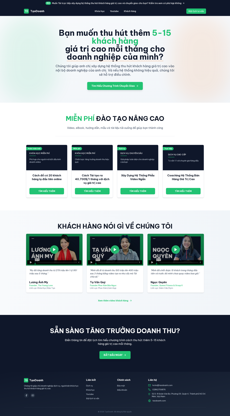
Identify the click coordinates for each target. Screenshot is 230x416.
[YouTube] (32, 395)
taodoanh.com (159, 401)
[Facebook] (26, 395)
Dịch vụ (89, 386)
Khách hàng (130, 11)
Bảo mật (121, 386)
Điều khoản (122, 390)
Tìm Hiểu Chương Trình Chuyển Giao (113, 85)
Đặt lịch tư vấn (196, 11)
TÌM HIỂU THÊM (46, 191)
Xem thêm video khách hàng (113, 300)
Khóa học (100, 11)
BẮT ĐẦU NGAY (113, 354)
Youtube (114, 11)
